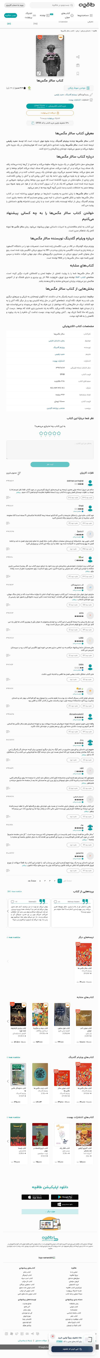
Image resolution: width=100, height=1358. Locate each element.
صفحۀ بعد (32, 881)
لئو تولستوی (27, 1322)
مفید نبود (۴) (73, 523)
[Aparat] (11, 1334)
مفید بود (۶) (87, 817)
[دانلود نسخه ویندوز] (64, 1204)
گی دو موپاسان (27, 1313)
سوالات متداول (41, 1340)
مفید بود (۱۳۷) (87, 498)
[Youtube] (27, 1334)
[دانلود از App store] (35, 1197)
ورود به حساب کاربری (14, 5)
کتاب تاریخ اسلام (74, 1322)
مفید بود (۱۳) (87, 655)
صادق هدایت (27, 1304)
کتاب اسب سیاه (27, 1278)
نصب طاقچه (10, 15)
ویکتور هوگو (27, 1325)
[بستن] (52, 1336)
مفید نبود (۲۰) (73, 498)
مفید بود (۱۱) (87, 679)
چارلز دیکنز (27, 1310)
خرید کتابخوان (74, 1285)
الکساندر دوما (27, 1319)
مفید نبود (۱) (73, 605)
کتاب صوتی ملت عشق (27, 1288)
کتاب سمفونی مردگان (27, 1285)
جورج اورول (27, 1316)
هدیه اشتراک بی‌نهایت (73, 1291)
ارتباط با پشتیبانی (25, 1340)
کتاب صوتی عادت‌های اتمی (27, 1294)
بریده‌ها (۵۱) (9, 21)
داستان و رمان (85, 31)
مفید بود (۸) (87, 788)
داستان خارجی (54, 341)
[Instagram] (6, 1334)
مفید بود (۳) (87, 871)
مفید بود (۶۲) (87, 523)
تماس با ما (73, 1272)
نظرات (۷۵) (35, 21)
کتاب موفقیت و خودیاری (73, 1319)
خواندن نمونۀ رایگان (76, 88)
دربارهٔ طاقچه (74, 1275)
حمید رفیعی (60, 354)
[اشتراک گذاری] (78, 57)
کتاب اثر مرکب (27, 1281)
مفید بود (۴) (87, 845)
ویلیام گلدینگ (59, 347)
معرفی (90, 21)
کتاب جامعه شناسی (74, 1313)
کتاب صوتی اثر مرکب (27, 1291)
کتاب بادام (26, 1272)
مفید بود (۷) (87, 760)
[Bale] (37, 1334)
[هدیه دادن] (78, 65)
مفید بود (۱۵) (87, 605)
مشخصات (63, 21)
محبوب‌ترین (11, 472)
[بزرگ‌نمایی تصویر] (39, 73)
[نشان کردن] (78, 73)
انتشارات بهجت (59, 361)
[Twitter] (16, 1334)
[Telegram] (32, 1334)
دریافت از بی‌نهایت (48, 113)
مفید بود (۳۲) (87, 577)
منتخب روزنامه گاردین (56, 408)
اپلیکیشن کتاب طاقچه (74, 1288)
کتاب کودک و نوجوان (74, 1325)
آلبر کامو (27, 1307)
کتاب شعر (73, 1316)
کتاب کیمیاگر (27, 1275)
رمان (77, 31)
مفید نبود (73, 549)
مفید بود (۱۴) (87, 630)
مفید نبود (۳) (73, 577)
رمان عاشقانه (74, 1304)
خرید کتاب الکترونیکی (50, 106)
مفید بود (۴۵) (87, 549)
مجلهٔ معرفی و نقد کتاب (74, 1294)
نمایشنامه (73, 1310)
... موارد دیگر (50, 1211)
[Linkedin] (22, 1334)
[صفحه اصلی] (87, 5)
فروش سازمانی (74, 1281)
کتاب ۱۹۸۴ (80, 277)
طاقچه (94, 31)
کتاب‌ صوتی (74, 1307)
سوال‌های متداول (74, 1278)
